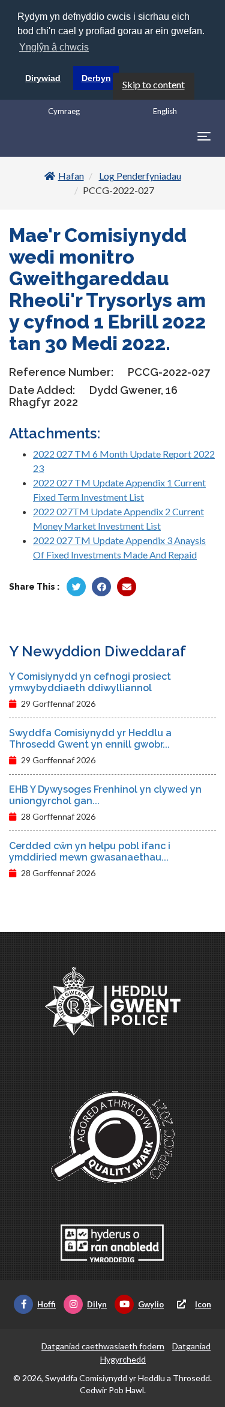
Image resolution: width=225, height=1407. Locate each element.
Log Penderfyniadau (140, 175)
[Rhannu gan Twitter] (76, 586)
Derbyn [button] (96, 78)
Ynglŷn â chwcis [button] (54, 47)
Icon (203, 1304)
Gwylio (151, 1304)
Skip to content (153, 84)
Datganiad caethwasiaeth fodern (102, 1346)
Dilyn (97, 1304)
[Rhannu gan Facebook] (101, 586)
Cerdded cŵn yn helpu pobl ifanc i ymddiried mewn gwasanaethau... (89, 851)
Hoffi (46, 1304)
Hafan (71, 175)
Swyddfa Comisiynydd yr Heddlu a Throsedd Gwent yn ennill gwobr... (90, 738)
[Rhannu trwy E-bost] (126, 586)
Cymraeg (64, 111)
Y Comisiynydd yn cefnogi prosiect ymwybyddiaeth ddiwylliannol (90, 682)
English (165, 111)
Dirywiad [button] (43, 78)
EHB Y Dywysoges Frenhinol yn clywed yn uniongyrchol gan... (105, 795)
